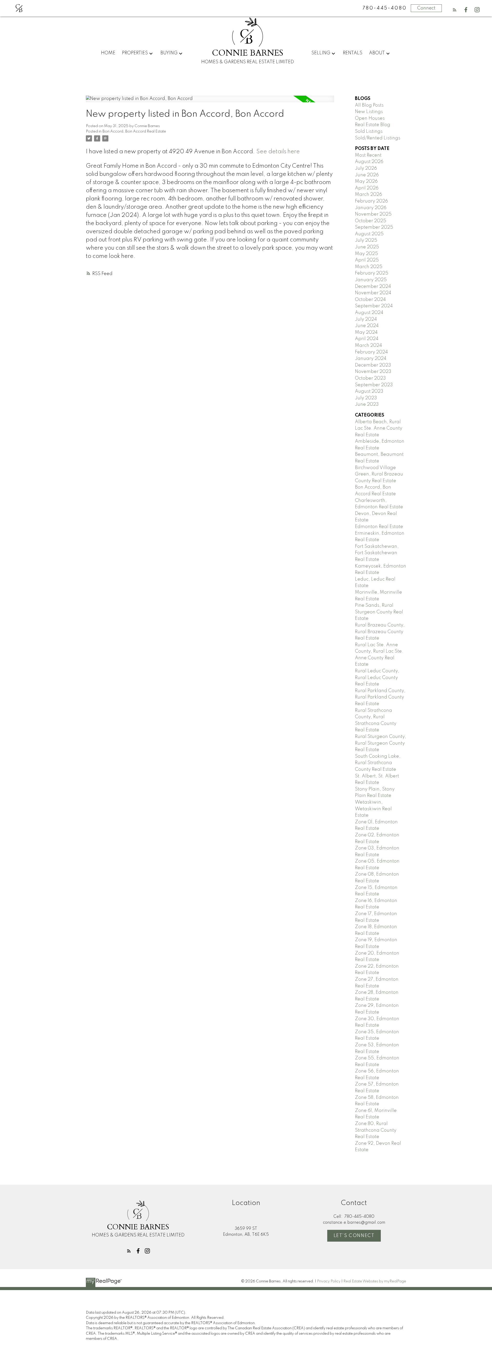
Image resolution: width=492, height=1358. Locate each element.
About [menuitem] (377, 53)
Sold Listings (369, 131)
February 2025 (371, 273)
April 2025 (367, 260)
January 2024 (370, 358)
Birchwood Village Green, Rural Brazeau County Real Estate (379, 474)
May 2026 (366, 181)
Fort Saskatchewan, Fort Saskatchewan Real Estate (377, 553)
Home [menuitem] (108, 53)
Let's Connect (354, 1235)
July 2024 (366, 319)
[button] (454, 9)
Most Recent (368, 155)
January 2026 (370, 208)
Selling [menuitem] (320, 53)
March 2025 (368, 267)
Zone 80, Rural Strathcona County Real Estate (375, 1130)
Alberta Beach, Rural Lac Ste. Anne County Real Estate (378, 428)
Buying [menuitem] (169, 53)
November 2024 (373, 293)
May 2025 (366, 253)
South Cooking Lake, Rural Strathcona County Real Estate (378, 763)
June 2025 (367, 247)
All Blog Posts (369, 105)
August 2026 (369, 161)
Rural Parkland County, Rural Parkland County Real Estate (380, 697)
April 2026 (366, 188)
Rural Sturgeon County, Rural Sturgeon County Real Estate (380, 743)
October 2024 (370, 299)
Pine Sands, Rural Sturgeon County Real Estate (379, 612)
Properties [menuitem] (135, 53)
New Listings (369, 111)
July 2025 (366, 240)
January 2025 (371, 280)
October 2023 (370, 378)
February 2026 (371, 201)
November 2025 (373, 214)
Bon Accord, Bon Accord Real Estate (134, 131)
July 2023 (366, 398)
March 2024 (368, 345)
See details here (278, 152)
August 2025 (369, 234)
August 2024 (369, 312)
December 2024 (373, 286)
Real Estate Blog (372, 125)
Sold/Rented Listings (377, 138)
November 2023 (373, 371)
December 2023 (373, 365)
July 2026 (366, 168)
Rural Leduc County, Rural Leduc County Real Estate (377, 677)
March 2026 (368, 194)
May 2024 (366, 332)
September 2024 (374, 306)
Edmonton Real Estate (379, 526)
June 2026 (367, 175)
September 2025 (374, 227)
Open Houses (370, 118)
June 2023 (367, 404)
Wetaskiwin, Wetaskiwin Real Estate (373, 809)
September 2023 (374, 385)
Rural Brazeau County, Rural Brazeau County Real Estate (380, 632)
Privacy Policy (329, 1281)
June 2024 (367, 325)
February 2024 (371, 352)
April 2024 (366, 339)
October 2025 (370, 221)
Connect (426, 8)
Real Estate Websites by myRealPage (374, 1281)
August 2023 (369, 391)
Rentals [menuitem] (352, 53)
